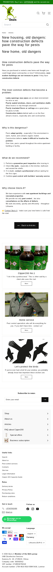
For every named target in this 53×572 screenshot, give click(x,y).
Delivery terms (7, 486)
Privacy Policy (7, 490)
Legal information (8, 474)
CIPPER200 (28, 2)
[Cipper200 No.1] (26, 258)
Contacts (5, 467)
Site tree (5, 470)
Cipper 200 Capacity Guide (12, 477)
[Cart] (43, 13)
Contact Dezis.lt (11, 211)
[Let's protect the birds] (26, 351)
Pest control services (10, 464)
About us (5, 460)
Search (4, 457)
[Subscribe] (45, 399)
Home (4, 32)
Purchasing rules (8, 493)
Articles (11, 32)
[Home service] (26, 304)
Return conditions (8, 496)
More (26, 283)
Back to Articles (28, 225)
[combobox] (26, 24)
